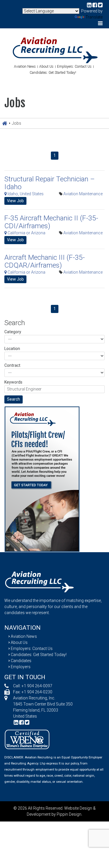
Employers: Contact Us (74, 67)
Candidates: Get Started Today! (53, 73)
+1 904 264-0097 (37, 686)
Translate (94, 17)
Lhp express (49, 763)
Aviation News (25, 67)
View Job (15, 200)
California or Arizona (26, 233)
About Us (46, 67)
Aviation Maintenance (83, 193)
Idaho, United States (25, 193)
